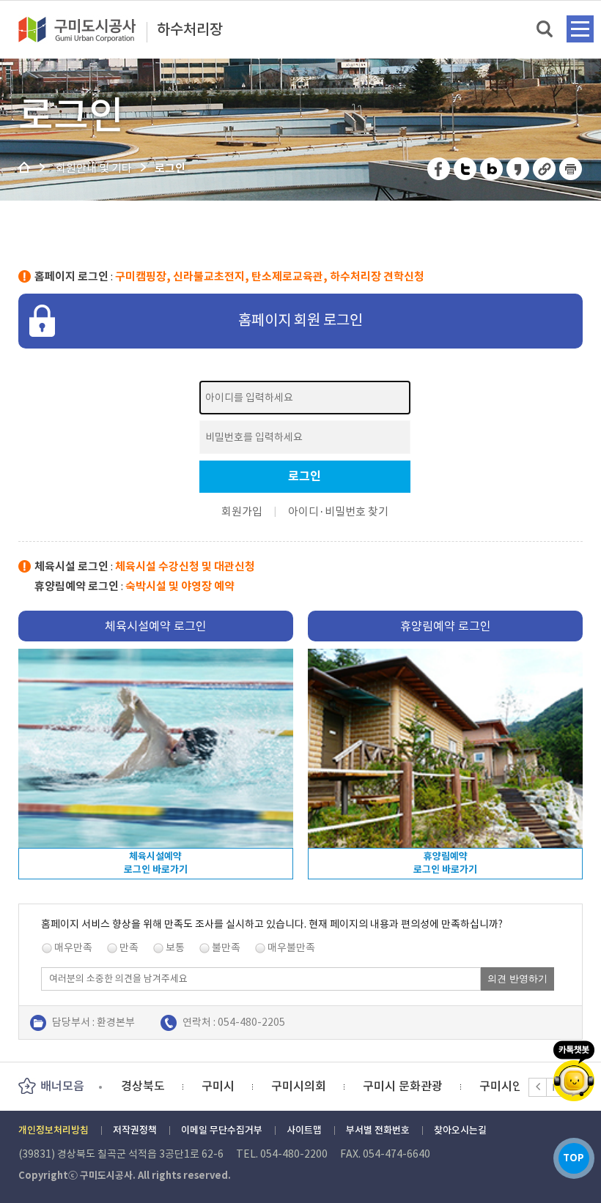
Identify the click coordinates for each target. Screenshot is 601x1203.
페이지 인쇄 (571, 168)
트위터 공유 (466, 168)
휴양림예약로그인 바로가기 (445, 863)
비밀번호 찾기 (356, 511)
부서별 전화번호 (378, 1130)
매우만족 (73, 947)
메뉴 (580, 28)
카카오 (573, 1070)
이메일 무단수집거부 (221, 1130)
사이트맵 (304, 1130)
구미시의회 (218, 1086)
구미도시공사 (86, 29)
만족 (129, 947)
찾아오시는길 (460, 1130)
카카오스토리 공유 (518, 168)
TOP (573, 1158)
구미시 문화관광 (322, 1086)
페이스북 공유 (439, 168)
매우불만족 (291, 947)
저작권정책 (135, 1130)
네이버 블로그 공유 (492, 168)
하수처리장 (190, 30)
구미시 (137, 1086)
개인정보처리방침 (53, 1130)
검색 (546, 30)
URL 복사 (545, 168)
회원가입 (241, 511)
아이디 (303, 511)
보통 (175, 947)
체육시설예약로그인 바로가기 (156, 863)
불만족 (226, 947)
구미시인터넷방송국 (448, 1086)
